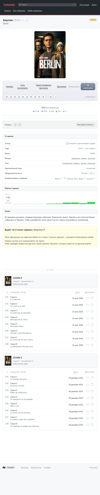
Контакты (25, 467)
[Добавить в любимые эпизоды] (87, 298)
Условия (47, 467)
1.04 (6, 397)
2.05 (6, 324)
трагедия (91, 158)
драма (83, 158)
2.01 (6, 297)
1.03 (6, 390)
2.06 (6, 331)
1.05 (6, 403)
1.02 (6, 383)
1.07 (6, 417)
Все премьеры (19, 11)
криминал (76, 158)
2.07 (6, 337)
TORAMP (9, 4)
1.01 (6, 377)
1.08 (6, 424)
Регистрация (84, 5)
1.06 (6, 410)
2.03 (6, 310)
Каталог (7, 11)
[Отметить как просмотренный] (92, 298)
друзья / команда (88, 163)
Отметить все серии (20, 284)
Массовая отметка (85, 125)
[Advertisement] (50, 258)
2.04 (6, 317)
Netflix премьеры (35, 11)
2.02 (6, 304)
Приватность (36, 467)
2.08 (6, 344)
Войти (94, 5)
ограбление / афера (71, 163)
